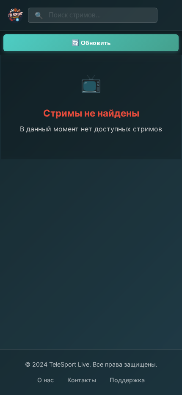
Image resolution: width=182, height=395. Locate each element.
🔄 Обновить (91, 42)
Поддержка (127, 380)
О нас (45, 380)
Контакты (81, 380)
